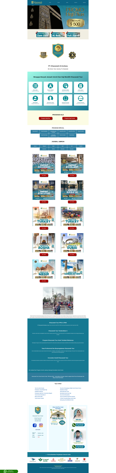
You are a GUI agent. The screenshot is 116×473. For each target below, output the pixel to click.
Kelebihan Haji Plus (39, 391)
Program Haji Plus (45, 118)
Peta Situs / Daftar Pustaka (61, 468)
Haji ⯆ (67, 2)
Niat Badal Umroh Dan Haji (65, 393)
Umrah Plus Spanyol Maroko (53, 135)
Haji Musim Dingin (64, 389)
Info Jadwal (44, 175)
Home (50, 2)
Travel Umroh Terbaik (39, 398)
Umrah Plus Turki (63, 131)
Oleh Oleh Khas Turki (64, 391)
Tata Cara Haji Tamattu (39, 388)
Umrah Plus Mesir (81, 131)
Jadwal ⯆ (84, 2)
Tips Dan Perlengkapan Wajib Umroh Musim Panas (70, 388)
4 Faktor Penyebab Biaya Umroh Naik (68, 398)
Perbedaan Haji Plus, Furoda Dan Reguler (43, 393)
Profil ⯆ (59, 2)
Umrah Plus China (72, 131)
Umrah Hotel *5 (35, 131)
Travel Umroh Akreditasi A (40, 394)
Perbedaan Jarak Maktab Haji (41, 389)
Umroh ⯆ (75, 2)
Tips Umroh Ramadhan (65, 394)
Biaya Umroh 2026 (38, 396)
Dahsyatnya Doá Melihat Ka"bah (66, 399)
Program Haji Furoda (70, 118)
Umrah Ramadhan (44, 131)
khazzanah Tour (56, 468)
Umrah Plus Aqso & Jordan (53, 132)
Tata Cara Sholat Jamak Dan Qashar (67, 396)
